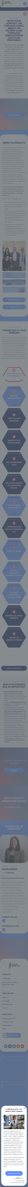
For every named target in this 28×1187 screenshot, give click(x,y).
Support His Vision (14, 1173)
